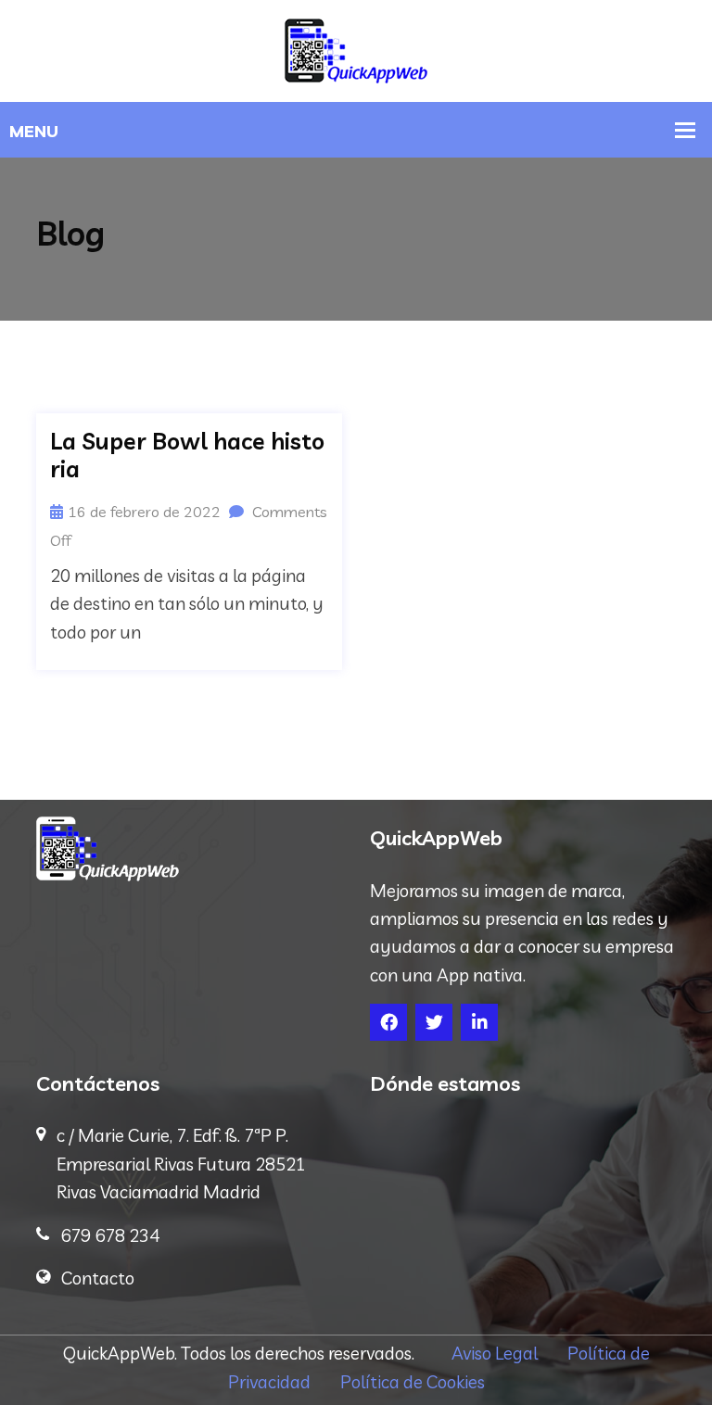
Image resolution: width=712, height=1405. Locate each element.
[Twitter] (433, 1022)
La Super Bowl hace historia (187, 455)
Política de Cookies (412, 1382)
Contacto (97, 1278)
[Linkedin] (479, 1022)
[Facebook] (388, 1022)
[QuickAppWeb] (356, 49)
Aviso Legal (509, 1353)
